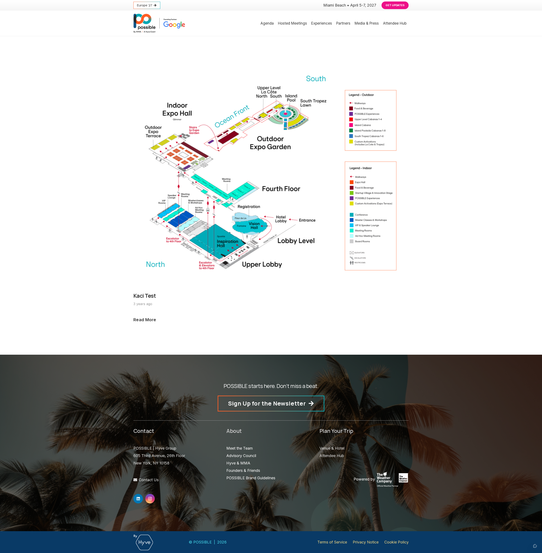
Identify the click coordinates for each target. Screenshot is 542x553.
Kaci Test (144, 295)
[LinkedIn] (138, 498)
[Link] (159, 23)
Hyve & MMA (238, 463)
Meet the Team (239, 448)
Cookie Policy (396, 542)
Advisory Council (241, 455)
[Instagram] (150, 498)
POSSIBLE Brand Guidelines (250, 478)
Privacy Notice (366, 542)
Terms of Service (332, 542)
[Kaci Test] (271, 66)
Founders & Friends (243, 470)
